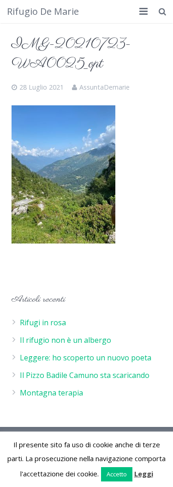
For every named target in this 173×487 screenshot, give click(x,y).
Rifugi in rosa (43, 322)
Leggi (143, 473)
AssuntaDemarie (104, 87)
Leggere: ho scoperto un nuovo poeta (85, 358)
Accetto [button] (117, 474)
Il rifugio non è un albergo (65, 340)
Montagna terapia (51, 393)
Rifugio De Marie (43, 11)
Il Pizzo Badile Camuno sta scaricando (84, 375)
